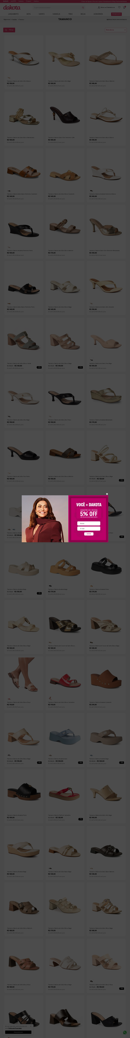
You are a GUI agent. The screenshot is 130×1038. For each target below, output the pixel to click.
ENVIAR (89, 534)
